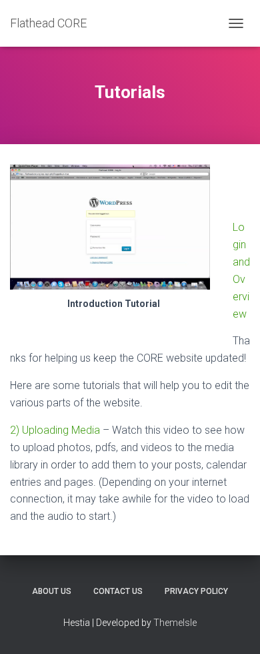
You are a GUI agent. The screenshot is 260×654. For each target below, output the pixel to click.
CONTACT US (118, 591)
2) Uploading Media (55, 430)
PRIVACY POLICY (196, 591)
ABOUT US (51, 591)
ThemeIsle (175, 622)
